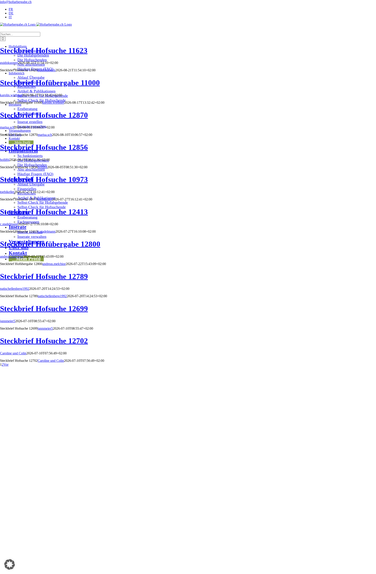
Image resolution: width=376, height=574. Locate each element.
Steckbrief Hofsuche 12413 (44, 212)
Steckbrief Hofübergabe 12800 (50, 244)
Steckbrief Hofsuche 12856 (44, 147)
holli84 (5, 160)
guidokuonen (9, 63)
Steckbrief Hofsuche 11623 (43, 50)
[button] (9, 564)
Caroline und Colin (13, 353)
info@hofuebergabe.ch (16, 2)
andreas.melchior (11, 256)
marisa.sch (7, 127)
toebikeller (7, 192)
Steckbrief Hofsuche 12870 (44, 115)
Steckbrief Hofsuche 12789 (44, 276)
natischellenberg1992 (14, 288)
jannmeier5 (7, 321)
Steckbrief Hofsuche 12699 (44, 308)
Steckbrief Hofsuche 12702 (44, 341)
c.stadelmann (9, 224)
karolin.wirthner (11, 95)
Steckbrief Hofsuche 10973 (44, 179)
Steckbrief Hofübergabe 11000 (50, 82)
